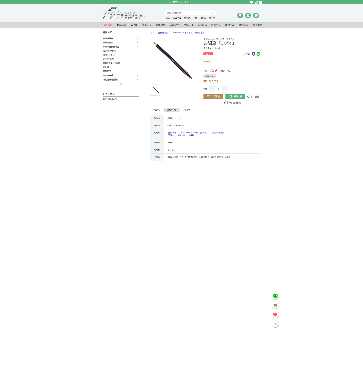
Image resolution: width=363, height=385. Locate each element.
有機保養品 (163, 32)
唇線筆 (191, 135)
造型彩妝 (171, 135)
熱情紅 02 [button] (210, 76)
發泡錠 (187, 18)
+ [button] (224, 89)
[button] (240, 15)
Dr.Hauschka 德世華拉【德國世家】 (188, 32)
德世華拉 (177, 18)
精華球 (212, 18)
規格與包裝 (171, 110)
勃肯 (168, 18)
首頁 (153, 32)
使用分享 (186, 110)
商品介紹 (157, 110)
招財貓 (203, 18)
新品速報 (121, 25)
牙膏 (195, 18)
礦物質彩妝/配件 (218, 133)
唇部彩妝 (181, 135)
